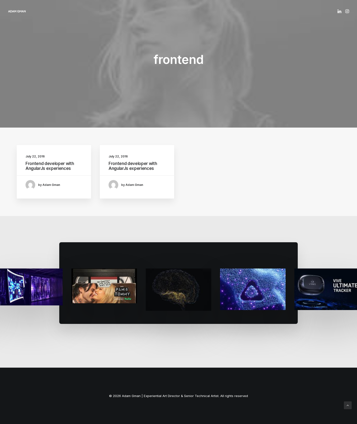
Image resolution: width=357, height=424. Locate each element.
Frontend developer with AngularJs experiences (50, 166)
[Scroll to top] (348, 405)
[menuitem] (340, 11)
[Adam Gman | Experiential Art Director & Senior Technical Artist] (17, 11)
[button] (340, 11)
